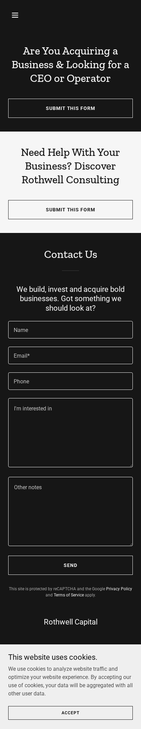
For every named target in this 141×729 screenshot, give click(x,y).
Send (70, 565)
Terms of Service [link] (69, 595)
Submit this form (70, 108)
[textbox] (70, 329)
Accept (70, 712)
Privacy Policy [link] (119, 588)
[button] (17, 15)
